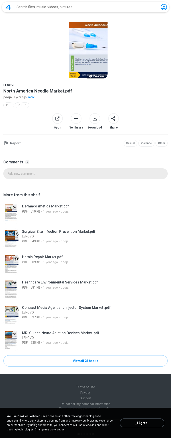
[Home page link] (8, 7)
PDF (8, 105)
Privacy (85, 392)
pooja (7, 97)
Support (85, 398)
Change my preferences (50, 429)
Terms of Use (85, 387)
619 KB (22, 105)
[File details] (85, 213)
